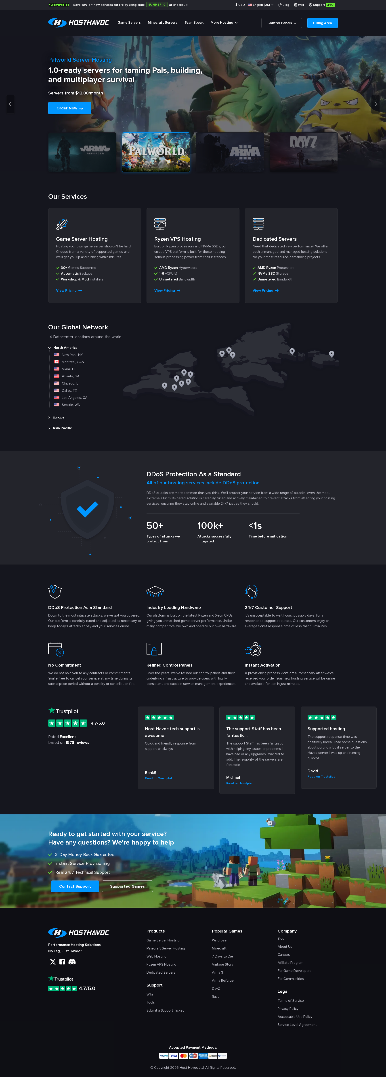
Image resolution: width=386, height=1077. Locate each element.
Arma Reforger (223, 980)
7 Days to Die (222, 956)
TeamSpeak (194, 22)
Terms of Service (291, 1000)
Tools (151, 1002)
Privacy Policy (288, 1008)
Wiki (301, 5)
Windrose (219, 940)
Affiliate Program (290, 962)
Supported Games (127, 886)
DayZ (216, 988)
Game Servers (129, 22)
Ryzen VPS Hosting (161, 964)
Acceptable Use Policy (295, 1016)
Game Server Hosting (163, 940)
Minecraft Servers (162, 22)
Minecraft (219, 948)
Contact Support (75, 886)
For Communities (291, 979)
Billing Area (322, 23)
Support (323, 5)
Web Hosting (156, 956)
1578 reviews (77, 742)
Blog (286, 5)
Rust (215, 996)
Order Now (67, 108)
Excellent (68, 736)
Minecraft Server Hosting (166, 948)
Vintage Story (222, 964)
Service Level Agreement (297, 1025)
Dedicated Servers (161, 972)
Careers (284, 954)
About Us (285, 946)
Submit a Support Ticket (165, 1010)
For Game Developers (294, 970)
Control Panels (280, 23)
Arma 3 (217, 972)
